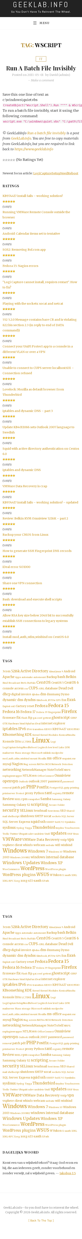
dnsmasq (53, 694)
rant (48, 793)
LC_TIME (26, 741)
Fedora (41, 706)
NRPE (67, 770)
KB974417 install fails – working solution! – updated (40, 502)
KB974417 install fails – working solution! (33, 196)
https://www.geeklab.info (34, 149)
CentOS (43, 682)
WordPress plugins (19, 875)
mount (33, 758)
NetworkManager (34, 770)
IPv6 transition (35, 729)
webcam (39, 845)
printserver (9, 793)
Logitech (42, 747)
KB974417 (59, 729)
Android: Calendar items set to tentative (31, 233)
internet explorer (53, 723)
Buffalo (31, 683)
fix (18, 718)
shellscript (14, 816)
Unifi (47, 834)
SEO (63, 811)
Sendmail (40, 811)
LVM (67, 747)
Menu (45, 23)
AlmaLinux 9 (56, 671)
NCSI (48, 764)
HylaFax (29, 723)
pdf (23, 787)
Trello (6, 834)
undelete (39, 834)
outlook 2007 (38, 781)
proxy (29, 793)
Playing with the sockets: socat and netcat (33, 303)
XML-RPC (8, 881)
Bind (5, 683)
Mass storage (22, 753)
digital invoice (21, 694)
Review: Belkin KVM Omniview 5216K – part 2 (35, 518)
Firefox (69, 711)
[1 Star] (4, 160)
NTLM (27, 776)
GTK (5, 723)
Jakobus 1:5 (68, 1173)
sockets (56, 816)
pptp (66, 787)
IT (41, 59)
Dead (62, 688)
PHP (31, 787)
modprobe (57, 753)
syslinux (9, 828)
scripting (39, 804)
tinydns (60, 828)
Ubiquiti (23, 834)
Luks (61, 747)
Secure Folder (57, 805)
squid (35, 822)
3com (7, 671)
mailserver (8, 753)
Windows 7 (38, 851)
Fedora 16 (11, 711)
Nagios (17, 764)
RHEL (18, 799)
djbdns (36, 694)
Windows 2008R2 (20, 857)
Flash (24, 718)
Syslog (20, 828)
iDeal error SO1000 (16, 567)
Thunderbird (44, 827)
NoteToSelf (55, 770)
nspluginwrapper (12, 776)
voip (63, 840)
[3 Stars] (9, 160)
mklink (47, 753)
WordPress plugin (55, 869)
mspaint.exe (69, 758)
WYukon (56, 875)
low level (53, 747)
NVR (34, 776)
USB (69, 834)
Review (8, 799)
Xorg (17, 881)
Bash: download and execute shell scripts (32, 599)
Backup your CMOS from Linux (25, 535)
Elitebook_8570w (46, 700)
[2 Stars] (6, 160)
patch (16, 787)
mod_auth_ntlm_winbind (16, 758)
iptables (10, 728)
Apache (9, 677)
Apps (18, 677)
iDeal (38, 723)
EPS (58, 700)
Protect (20, 793)
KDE (28, 735)
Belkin (71, 677)
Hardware (13, 723)
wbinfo (28, 845)
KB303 (48, 729)
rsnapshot (34, 799)
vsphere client (12, 845)
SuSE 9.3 (59, 822)
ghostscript (61, 718)
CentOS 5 (57, 683)
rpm (24, 799)
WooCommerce (11, 869)
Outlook (23, 781)
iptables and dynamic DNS (22, 470)
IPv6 (22, 729)
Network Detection (62, 764)
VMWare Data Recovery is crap (25, 486)
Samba (45, 799)
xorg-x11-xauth (31, 881)
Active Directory (34, 671)
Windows (15, 850)
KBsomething (13, 735)
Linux (41, 740)
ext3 (13, 706)
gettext (47, 718)
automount (39, 677)
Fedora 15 (58, 705)
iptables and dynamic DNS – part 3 (28, 411)
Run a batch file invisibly (41, 68)
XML (74, 875)
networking (12, 770)
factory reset (25, 706)
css (26, 688)
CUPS (33, 688)
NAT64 (41, 764)
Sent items (54, 811)
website (50, 845)
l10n (18, 741)
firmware (9, 718)
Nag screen (30, 764)
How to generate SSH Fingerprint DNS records (37, 551)
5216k (15, 671)
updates (59, 833)
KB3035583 (73, 729)
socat (47, 816)
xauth (68, 875)
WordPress (32, 868)
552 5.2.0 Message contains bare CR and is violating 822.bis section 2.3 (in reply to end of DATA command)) (40, 325)
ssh (43, 822)
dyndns (30, 700)
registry (57, 793)
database (51, 688)
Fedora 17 (28, 712)
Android (69, 671)
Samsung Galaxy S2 (16, 805)
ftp (30, 718)
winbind (66, 845)
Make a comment (42, 80)
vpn (70, 839)
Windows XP (52, 863)
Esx (63, 700)
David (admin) (59, 75)
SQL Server (67, 816)
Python (39, 793)
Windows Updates (21, 862)
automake (27, 677)
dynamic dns (13, 700)
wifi (57, 845)
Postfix (43, 787)
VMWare (12, 839)
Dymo (65, 694)
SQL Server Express (16, 822)
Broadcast (14, 683)
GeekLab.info (21, 138)
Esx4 (71, 699)
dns (43, 694)
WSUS (42, 874)
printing (74, 787)
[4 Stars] (11, 160)
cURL (41, 688)
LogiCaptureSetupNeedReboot (55, 173)
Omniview (62, 776)
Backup (51, 677)
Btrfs (23, 683)
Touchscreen (72, 828)
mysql (7, 764)
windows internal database (52, 857)
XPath (45, 881)
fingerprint (54, 712)
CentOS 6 (71, 683)
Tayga (28, 828)
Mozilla (42, 758)
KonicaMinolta (67, 735)
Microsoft (36, 753)
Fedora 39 (42, 712)
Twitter (14, 834)
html (22, 723)
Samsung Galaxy (61, 799)
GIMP (73, 718)
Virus (76, 834)
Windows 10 (55, 851)
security (11, 810)
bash (61, 677)
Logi (53, 741)
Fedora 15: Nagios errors (20, 266)
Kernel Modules (49, 735)
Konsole (8, 741)
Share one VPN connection (22, 583)
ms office (54, 758)
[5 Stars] (14, 160)
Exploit (6, 706)
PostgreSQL (56, 787)
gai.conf (37, 718)
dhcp (7, 694)
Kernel (36, 735)
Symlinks (70, 822)
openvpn (10, 781)
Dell (70, 688)
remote (68, 793)
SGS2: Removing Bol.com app (24, 250)
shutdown (27, 816)
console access (13, 688)
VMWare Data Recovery (41, 840)
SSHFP (50, 822)
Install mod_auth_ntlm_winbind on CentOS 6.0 (36, 637)
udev (31, 834)
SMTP (39, 816)
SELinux (26, 811)
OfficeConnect (45, 776)
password (55, 781)
